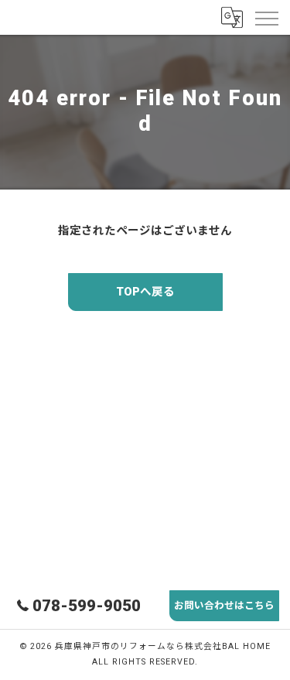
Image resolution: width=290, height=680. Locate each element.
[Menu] (266, 17)
